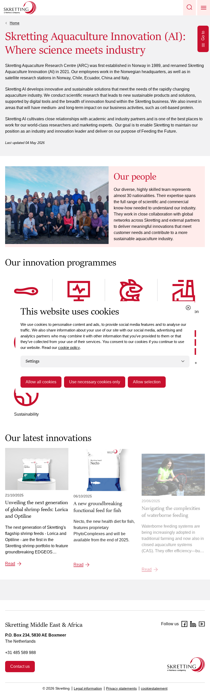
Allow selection (147, 382)
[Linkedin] (193, 624)
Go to (203, 36)
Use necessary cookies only (94, 382)
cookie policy (69, 347)
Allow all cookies (41, 382)
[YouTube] (202, 624)
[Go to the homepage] (186, 664)
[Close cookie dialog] (188, 307)
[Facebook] (184, 624)
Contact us (20, 666)
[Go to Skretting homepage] (20, 7)
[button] (189, 7)
